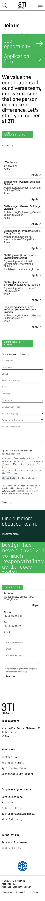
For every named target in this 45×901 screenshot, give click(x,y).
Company (26, 354)
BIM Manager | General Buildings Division (22, 207)
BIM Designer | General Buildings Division (22, 182)
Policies (8, 802)
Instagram (7, 892)
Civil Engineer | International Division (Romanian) (20, 256)
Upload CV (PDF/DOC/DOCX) (17, 450)
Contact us (9, 757)
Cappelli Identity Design (16, 886)
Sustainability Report (17, 773)
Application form (14, 768)
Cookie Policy (22, 672)
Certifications (12, 796)
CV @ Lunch (10, 162)
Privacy (11, 672)
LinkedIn (21, 892)
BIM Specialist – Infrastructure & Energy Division (22, 232)
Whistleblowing (12, 819)
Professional (11, 354)
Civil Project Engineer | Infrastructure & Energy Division (22, 283)
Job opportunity (13, 762)
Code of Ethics (12, 808)
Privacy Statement (14, 842)
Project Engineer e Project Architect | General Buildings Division (20, 309)
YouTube (34, 892)
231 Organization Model (18, 813)
